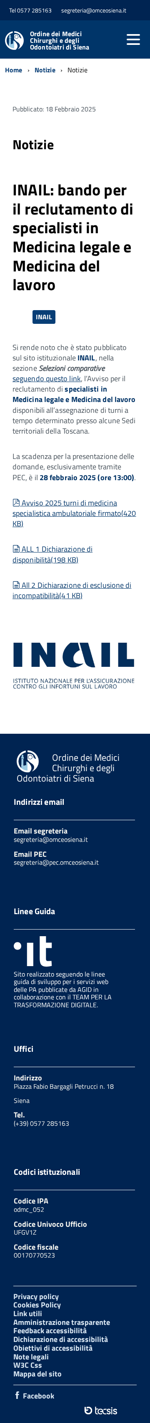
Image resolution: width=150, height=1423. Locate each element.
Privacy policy (36, 1296)
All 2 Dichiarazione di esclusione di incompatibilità (71, 590)
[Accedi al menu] (133, 39)
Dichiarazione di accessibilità (60, 1339)
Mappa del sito (37, 1373)
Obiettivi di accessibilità (52, 1348)
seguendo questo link (46, 378)
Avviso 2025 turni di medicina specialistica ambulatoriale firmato (74, 513)
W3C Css (27, 1365)
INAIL (44, 317)
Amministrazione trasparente (61, 1322)
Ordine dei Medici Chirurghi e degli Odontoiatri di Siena (59, 40)
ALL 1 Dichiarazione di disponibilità (52, 554)
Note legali (31, 1356)
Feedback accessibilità (50, 1330)
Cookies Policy (37, 1304)
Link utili (27, 1313)
